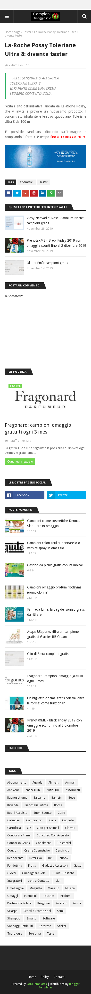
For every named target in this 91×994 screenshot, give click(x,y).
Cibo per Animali (48, 828)
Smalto (31, 918)
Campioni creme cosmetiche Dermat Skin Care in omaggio (53, 523)
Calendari (13, 820)
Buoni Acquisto (17, 812)
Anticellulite (33, 790)
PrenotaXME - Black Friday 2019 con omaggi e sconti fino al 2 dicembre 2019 (56, 242)
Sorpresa (45, 926)
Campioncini (34, 820)
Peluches (48, 896)
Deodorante (15, 858)
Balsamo (39, 797)
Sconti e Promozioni (37, 911)
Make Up (53, 888)
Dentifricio (62, 850)
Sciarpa (12, 911)
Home (32, 977)
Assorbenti (73, 790)
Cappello (68, 820)
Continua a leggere (20, 461)
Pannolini (30, 896)
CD (29, 828)
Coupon (12, 850)
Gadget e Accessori (55, 865)
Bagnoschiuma (17, 797)
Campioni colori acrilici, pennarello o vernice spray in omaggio (53, 545)
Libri (58, 880)
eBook (64, 858)
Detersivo (35, 858)
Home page (12, 32)
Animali (70, 782)
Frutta (32, 865)
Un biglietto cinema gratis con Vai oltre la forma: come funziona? (55, 700)
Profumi (65, 896)
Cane (52, 820)
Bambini (56, 797)
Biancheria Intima (36, 805)
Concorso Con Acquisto (53, 835)
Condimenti (43, 843)
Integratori (14, 880)
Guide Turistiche (63, 873)
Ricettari (61, 903)
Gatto (78, 865)
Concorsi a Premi (19, 835)
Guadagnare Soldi (34, 873)
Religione (43, 903)
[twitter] (66, 495)
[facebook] (24, 495)
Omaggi (12, 896)
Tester (27, 32)
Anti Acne (13, 790)
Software (48, 918)
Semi (60, 911)
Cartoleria (14, 828)
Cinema (70, 828)
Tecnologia (14, 933)
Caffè (61, 812)
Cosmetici (26, 182)
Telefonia (34, 933)
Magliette (36, 888)
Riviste (77, 903)
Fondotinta (14, 865)
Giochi (11, 873)
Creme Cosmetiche (37, 850)
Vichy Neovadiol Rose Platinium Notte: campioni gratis (55, 220)
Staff (13, 65)
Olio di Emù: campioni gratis (47, 263)
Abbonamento (16, 782)
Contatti (59, 977)
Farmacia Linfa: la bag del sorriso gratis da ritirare (56, 611)
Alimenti (54, 782)
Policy (45, 977)
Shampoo (14, 918)
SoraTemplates (36, 984)
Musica (70, 888)
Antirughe (53, 790)
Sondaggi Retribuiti (20, 926)
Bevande (12, 805)
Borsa (58, 805)
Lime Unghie (15, 888)
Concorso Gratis (18, 843)
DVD (51, 858)
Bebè (71, 797)
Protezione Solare (19, 903)
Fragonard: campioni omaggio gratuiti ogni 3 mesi (38, 428)
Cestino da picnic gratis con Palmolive (55, 565)
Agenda (37, 782)
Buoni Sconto (42, 812)
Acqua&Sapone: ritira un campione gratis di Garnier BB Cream (53, 634)
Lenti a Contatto (39, 880)
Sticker (61, 926)
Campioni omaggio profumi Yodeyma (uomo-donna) (54, 589)
